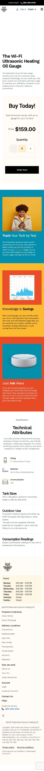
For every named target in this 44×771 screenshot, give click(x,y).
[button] (42, 9)
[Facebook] (3, 715)
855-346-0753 (29, 3)
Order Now (22, 170)
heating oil (18, 250)
